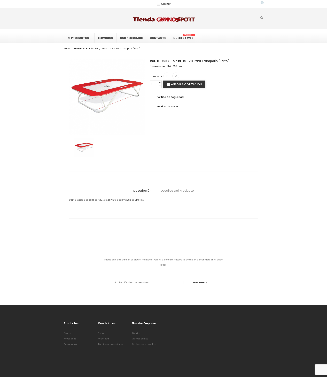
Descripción (142, 190)
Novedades (70, 338)
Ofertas (67, 333)
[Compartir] (167, 76)
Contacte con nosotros (144, 344)
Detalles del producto (177, 190)
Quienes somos (140, 338)
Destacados (70, 344)
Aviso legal (103, 338)
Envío (101, 333)
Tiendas (136, 333)
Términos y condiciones (110, 344)
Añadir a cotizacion (186, 84)
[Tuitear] (175, 76)
